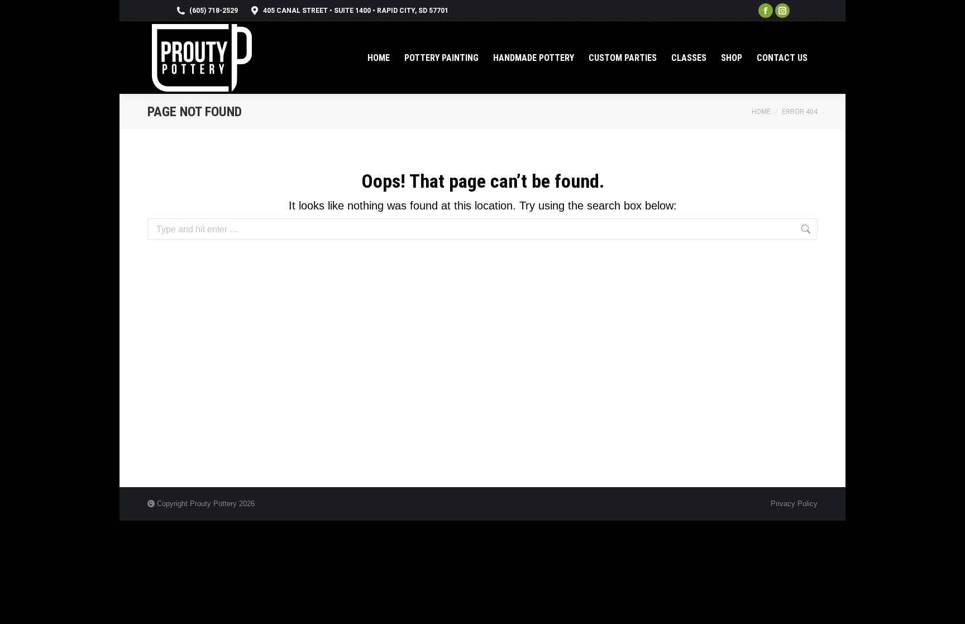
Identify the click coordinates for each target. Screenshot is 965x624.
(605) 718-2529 (213, 11)
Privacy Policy (794, 503)
